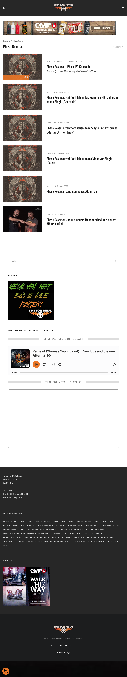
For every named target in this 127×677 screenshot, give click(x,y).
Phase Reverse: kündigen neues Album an (71, 191)
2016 (31, 522)
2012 (6, 522)
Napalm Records (13, 537)
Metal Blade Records (77, 533)
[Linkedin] (61, 645)
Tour (115, 541)
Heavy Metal (98, 529)
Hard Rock (81, 529)
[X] (51, 645)
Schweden (42, 541)
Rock (30, 541)
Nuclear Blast (34, 537)
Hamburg (52, 529)
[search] (115, 261)
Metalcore (98, 533)
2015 (23, 522)
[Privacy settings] (5, 671)
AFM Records (11, 526)
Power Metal (82, 537)
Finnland (38, 529)
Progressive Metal (103, 537)
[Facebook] (47, 645)
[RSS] (70, 645)
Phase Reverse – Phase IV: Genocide (68, 67)
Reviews (60, 61)
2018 (47, 522)
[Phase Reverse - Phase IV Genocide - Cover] (22, 67)
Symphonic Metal (61, 541)
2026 (113, 522)
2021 (72, 522)
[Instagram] (56, 645)
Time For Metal (100, 541)
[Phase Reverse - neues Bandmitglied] (22, 219)
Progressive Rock (14, 541)
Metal (58, 533)
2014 (15, 522)
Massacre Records (14, 533)
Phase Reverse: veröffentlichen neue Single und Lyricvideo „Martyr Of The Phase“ (81, 130)
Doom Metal (11, 529)
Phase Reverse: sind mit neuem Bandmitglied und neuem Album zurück (81, 222)
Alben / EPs (50, 61)
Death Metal (94, 526)
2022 (80, 522)
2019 (56, 522)
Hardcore (66, 529)
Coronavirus (76, 526)
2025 (105, 522)
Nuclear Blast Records (58, 537)
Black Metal (29, 526)
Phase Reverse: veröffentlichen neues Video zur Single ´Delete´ (79, 161)
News (48, 92)
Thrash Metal (81, 541)
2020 (64, 522)
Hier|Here (26, 494)
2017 (39, 522)
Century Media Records (52, 526)
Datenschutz (80, 638)
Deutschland (111, 526)
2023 (88, 522)
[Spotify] (66, 645)
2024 (97, 522)
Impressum (69, 638)
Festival (25, 529)
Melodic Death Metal (40, 533)
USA (6, 545)
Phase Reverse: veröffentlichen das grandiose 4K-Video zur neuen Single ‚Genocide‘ (82, 99)
